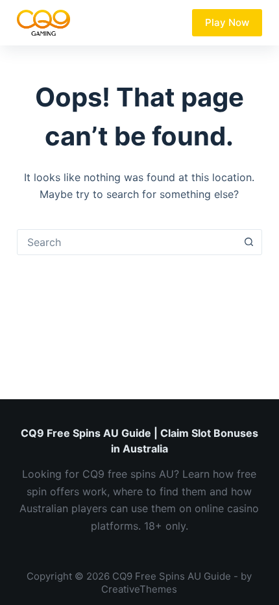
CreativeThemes (139, 589)
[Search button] (248, 242)
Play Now (227, 22)
